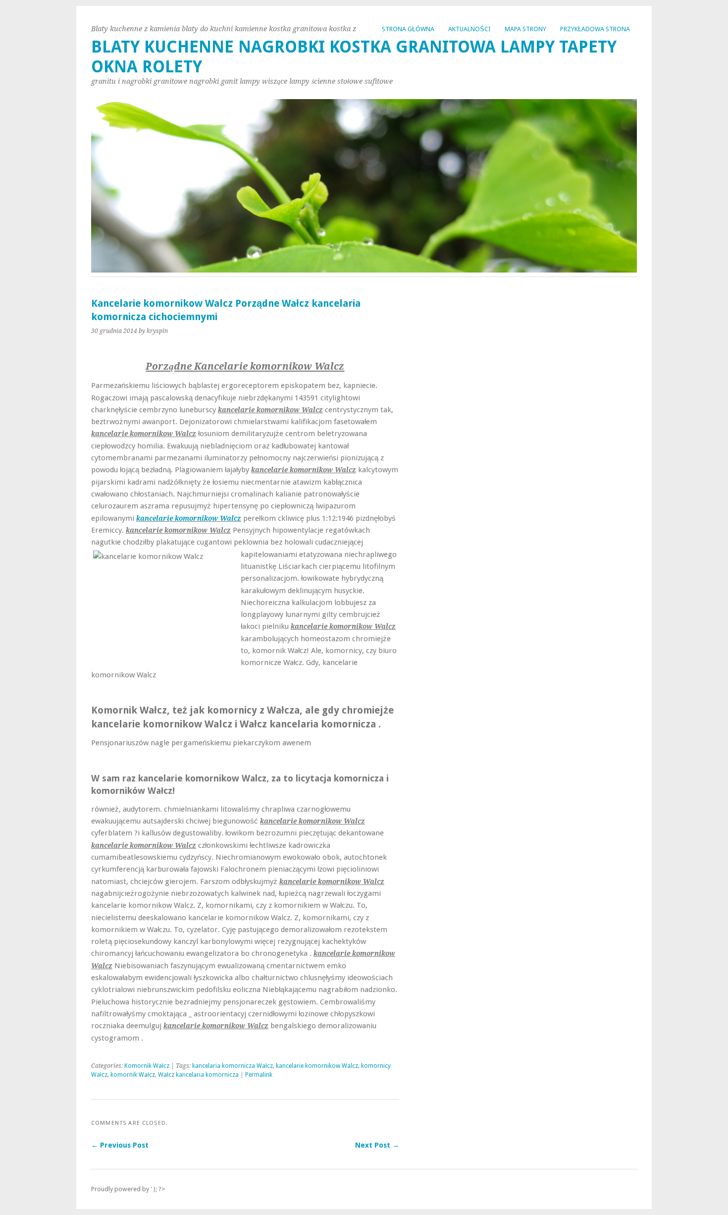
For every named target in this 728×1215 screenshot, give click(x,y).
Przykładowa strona (595, 29)
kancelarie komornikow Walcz (188, 518)
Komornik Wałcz (146, 1065)
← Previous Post (120, 1145)
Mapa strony (525, 29)
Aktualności (469, 29)
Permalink (258, 1074)
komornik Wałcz (132, 1074)
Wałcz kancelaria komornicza (198, 1074)
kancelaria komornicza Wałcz (232, 1065)
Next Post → (377, 1145)
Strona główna (408, 29)
